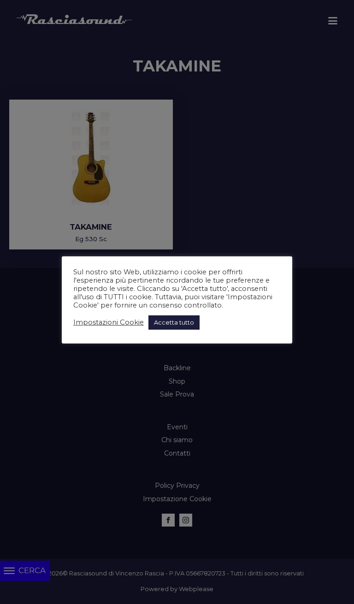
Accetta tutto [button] (174, 322)
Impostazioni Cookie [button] (108, 322)
